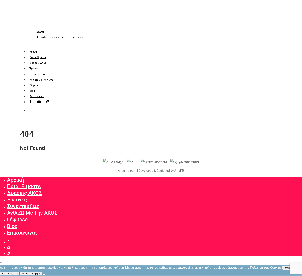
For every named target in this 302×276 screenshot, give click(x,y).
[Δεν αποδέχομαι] (43, 274)
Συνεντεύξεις (37, 74)
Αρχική (34, 51)
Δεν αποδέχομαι (9, 273)
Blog (32, 90)
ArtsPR (179, 170)
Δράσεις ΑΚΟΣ (38, 63)
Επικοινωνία (37, 96)
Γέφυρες (35, 85)
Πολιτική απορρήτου (31, 273)
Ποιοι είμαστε (38, 57)
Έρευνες (34, 68)
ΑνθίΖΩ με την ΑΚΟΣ (41, 79)
